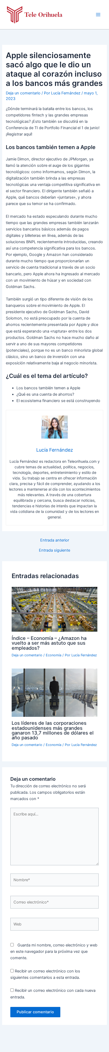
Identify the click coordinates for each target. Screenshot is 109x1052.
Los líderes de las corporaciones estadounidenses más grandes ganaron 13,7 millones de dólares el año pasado (53, 730)
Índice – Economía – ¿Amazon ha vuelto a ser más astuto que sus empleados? (49, 643)
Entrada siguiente (54, 550)
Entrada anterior (54, 540)
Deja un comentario (23, 93)
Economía (53, 655)
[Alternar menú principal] (98, 14)
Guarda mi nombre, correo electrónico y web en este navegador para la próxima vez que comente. (53, 951)
